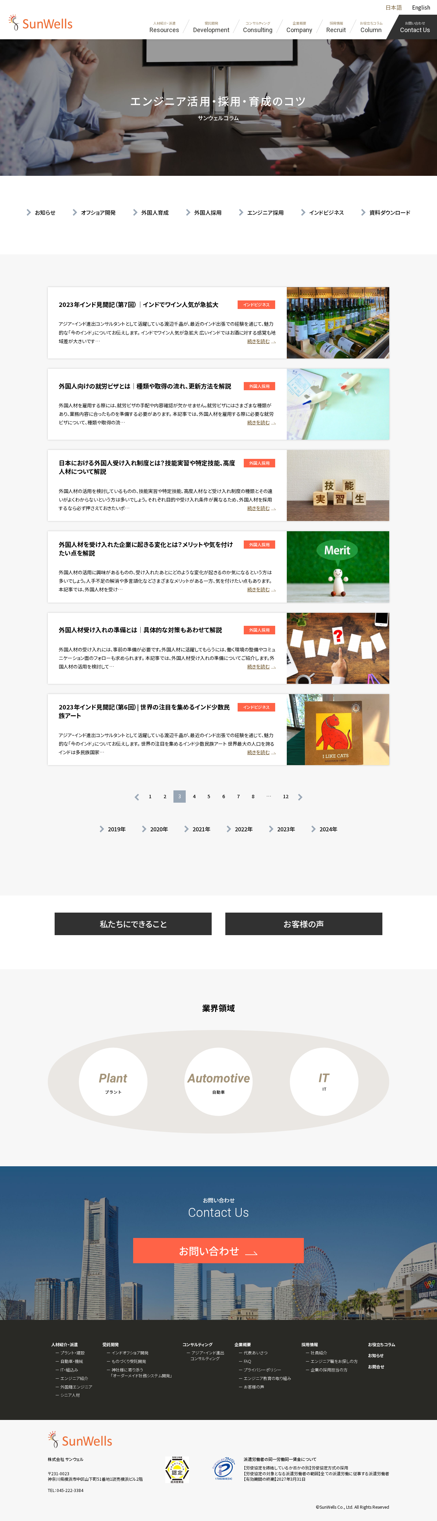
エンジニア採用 (265, 212)
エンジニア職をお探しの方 (334, 1361)
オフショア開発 (98, 212)
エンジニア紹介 (74, 1378)
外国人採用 (208, 212)
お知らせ (45, 212)
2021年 (201, 829)
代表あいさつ (255, 1352)
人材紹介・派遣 (64, 1344)
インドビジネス (326, 212)
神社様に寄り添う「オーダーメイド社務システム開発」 (141, 1372)
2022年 (244, 829)
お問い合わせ (209, 1250)
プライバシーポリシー (262, 1369)
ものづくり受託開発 (129, 1361)
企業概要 (243, 1344)
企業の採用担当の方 (329, 1369)
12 (285, 796)
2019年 (117, 829)
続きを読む (258, 341)
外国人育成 (155, 212)
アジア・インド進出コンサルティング (207, 1355)
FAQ (247, 1361)
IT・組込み (69, 1369)
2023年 (286, 829)
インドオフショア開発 (130, 1352)
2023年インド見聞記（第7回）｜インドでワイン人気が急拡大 (138, 304)
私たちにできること (133, 924)
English (421, 7)
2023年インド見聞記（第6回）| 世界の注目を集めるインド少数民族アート (144, 711)
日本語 (393, 7)
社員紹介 (319, 1352)
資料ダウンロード (389, 212)
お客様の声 (304, 924)
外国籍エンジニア (76, 1387)
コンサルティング (197, 1344)
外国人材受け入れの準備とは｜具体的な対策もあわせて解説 (140, 629)
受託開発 (110, 1344)
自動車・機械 (71, 1361)
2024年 (328, 829)
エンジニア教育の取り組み (267, 1378)
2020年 (159, 829)
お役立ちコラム (381, 1344)
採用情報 (309, 1344)
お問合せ (376, 1366)
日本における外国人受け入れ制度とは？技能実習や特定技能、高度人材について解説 (147, 467)
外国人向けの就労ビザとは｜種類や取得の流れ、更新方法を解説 (145, 385)
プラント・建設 (72, 1352)
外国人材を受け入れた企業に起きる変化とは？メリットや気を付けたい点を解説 (146, 548)
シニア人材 (70, 1395)
